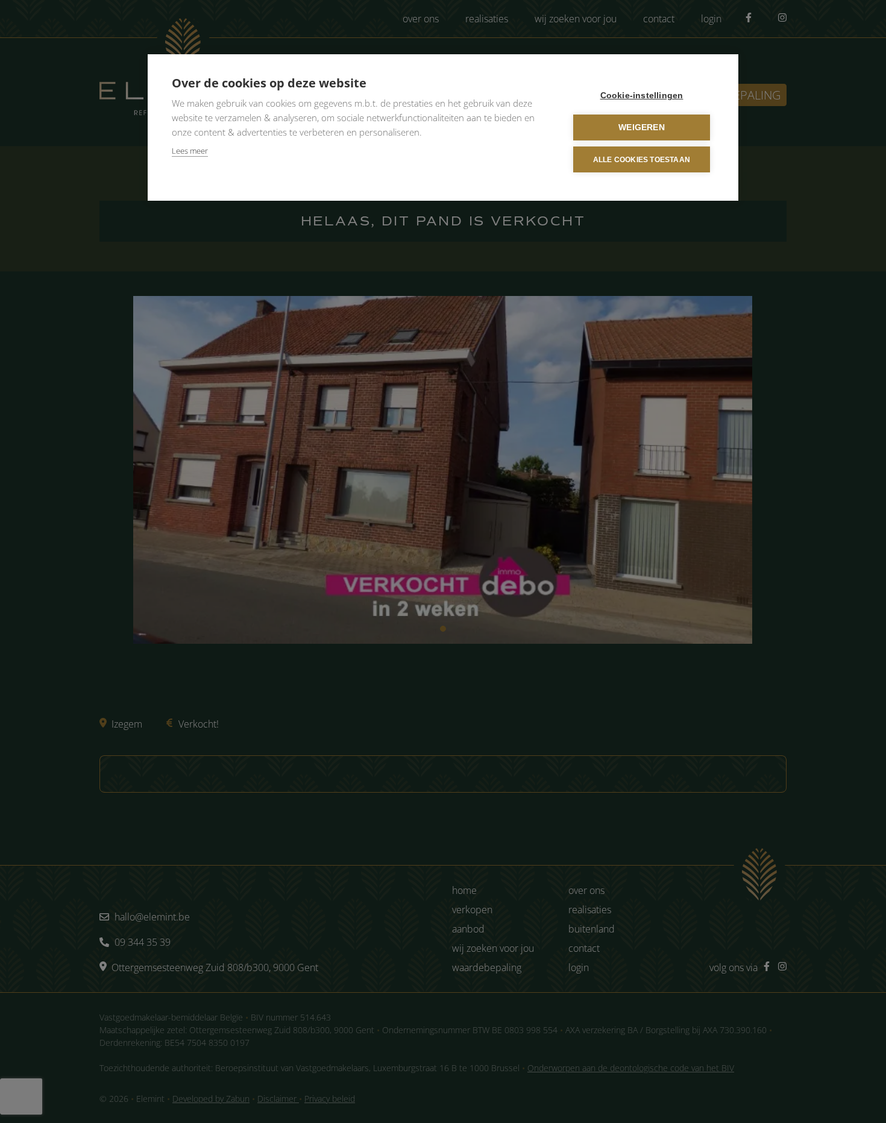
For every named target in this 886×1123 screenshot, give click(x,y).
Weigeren (641, 127)
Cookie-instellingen (641, 95)
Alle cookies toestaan (641, 160)
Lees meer (190, 150)
